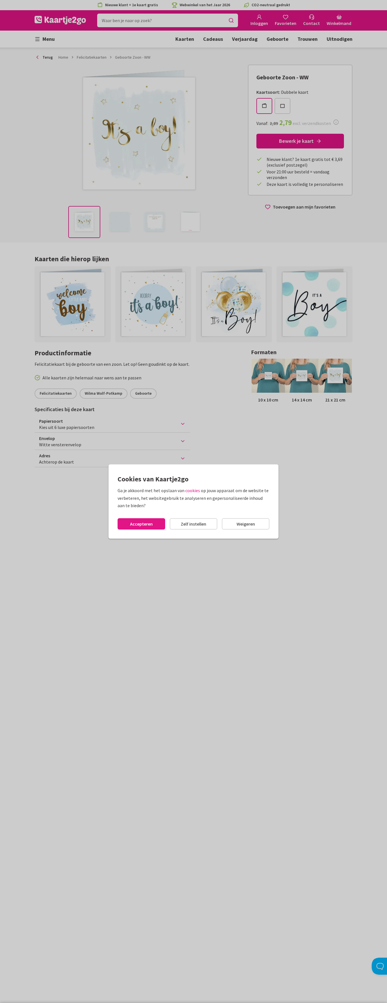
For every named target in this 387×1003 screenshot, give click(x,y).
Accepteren (141, 524)
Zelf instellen (193, 524)
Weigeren (246, 524)
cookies (192, 490)
